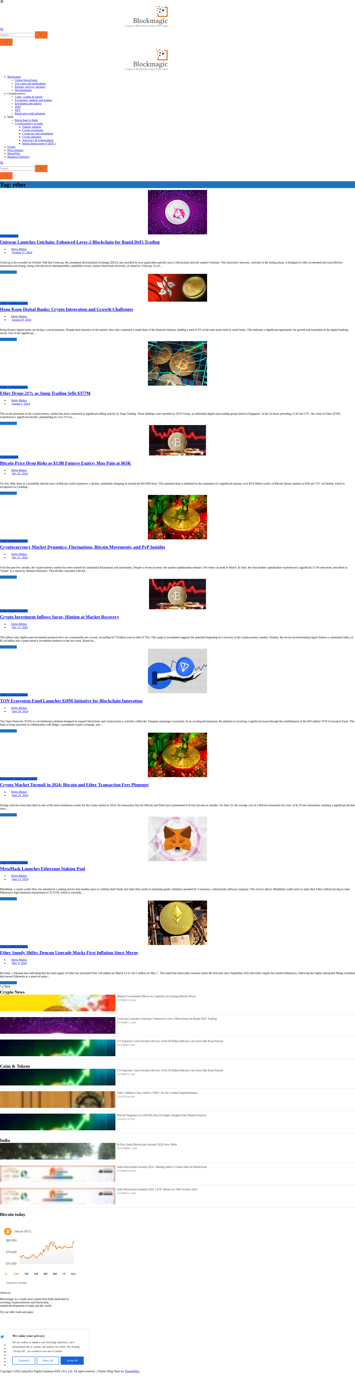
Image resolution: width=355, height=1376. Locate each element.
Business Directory (18, 156)
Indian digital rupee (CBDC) (39, 143)
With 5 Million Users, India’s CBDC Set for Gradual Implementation (157, 1092)
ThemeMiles (132, 1371)
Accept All (72, 1360)
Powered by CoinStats (16, 1283)
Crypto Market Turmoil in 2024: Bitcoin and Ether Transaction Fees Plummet (74, 784)
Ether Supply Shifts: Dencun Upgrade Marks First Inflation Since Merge (69, 952)
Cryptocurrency (9, 236)
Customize (23, 1360)
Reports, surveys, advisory (30, 86)
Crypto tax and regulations (37, 133)
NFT (18, 110)
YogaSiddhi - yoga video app (17, 1328)
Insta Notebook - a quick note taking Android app (29, 1325)
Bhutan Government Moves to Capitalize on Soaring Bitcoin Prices (156, 996)
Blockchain (14, 76)
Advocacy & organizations (37, 140)
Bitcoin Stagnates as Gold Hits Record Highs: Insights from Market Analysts (162, 1115)
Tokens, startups (31, 126)
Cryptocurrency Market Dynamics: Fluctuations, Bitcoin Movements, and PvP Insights (82, 547)
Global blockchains (26, 80)
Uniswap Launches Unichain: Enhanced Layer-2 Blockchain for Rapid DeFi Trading (80, 242)
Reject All (48, 1360)
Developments (23, 90)
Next (7, 986)
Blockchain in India (26, 120)
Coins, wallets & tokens (29, 96)
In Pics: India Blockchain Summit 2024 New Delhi (147, 1144)
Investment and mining (28, 103)
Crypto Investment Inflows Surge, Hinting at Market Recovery (59, 616)
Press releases (15, 150)
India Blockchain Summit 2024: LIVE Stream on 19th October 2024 (157, 1189)
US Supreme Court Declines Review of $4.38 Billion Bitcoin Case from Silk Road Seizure (170, 1041)
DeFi (18, 106)
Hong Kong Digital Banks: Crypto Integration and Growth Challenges (66, 309)
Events (11, 146)
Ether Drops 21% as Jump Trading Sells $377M (45, 393)
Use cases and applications (30, 83)
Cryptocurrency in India (29, 123)
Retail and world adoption (30, 113)
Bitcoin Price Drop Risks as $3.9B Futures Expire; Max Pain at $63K (65, 463)
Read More (6, 272)
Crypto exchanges (32, 130)
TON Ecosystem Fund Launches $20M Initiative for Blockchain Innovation (71, 700)
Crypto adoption (31, 136)
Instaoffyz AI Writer (11, 1321)
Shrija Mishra (19, 249)
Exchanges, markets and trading (33, 100)
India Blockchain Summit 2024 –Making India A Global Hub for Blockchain (162, 1166)
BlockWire (13, 153)
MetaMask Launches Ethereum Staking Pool (42, 868)
